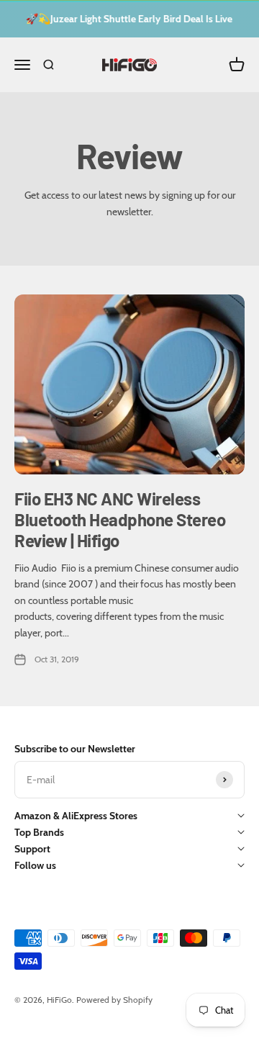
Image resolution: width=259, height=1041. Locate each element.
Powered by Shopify (114, 999)
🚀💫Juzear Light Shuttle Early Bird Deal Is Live (127, 18)
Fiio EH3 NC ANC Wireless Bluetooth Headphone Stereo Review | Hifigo (120, 519)
